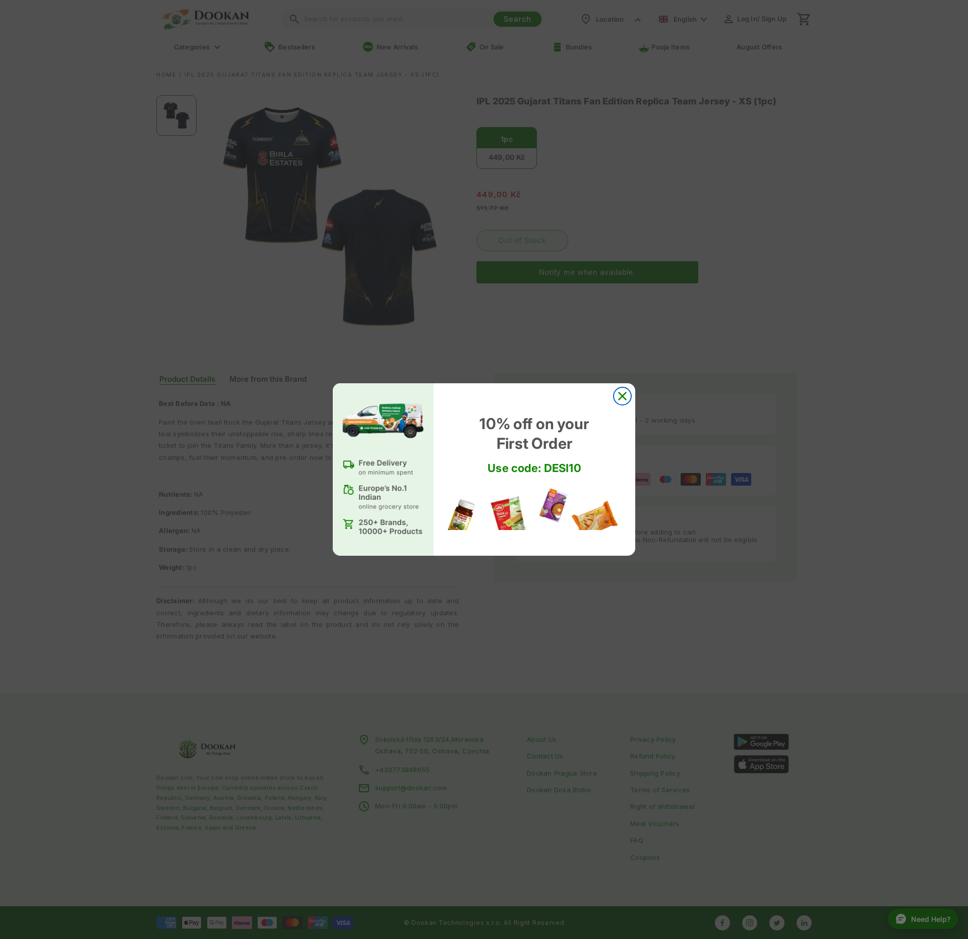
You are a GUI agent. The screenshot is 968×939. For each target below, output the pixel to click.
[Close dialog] (622, 396)
